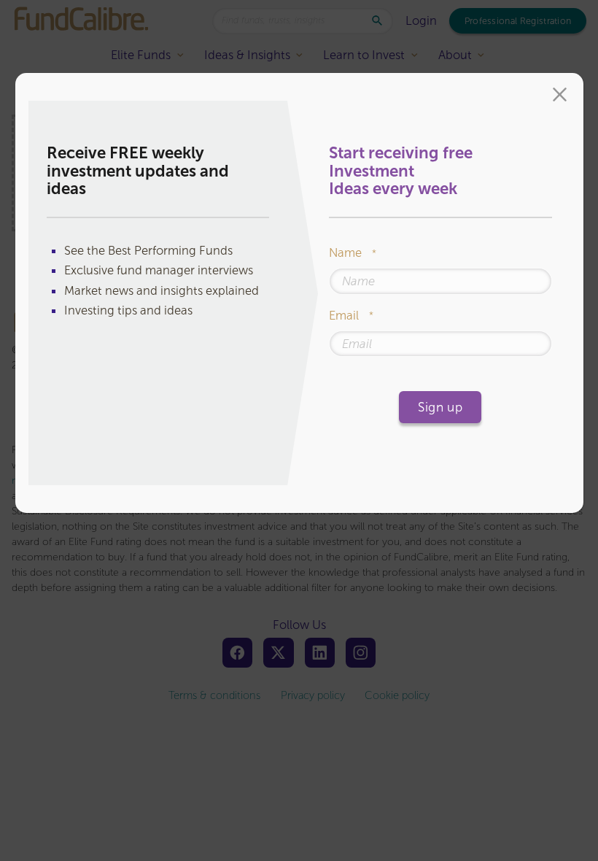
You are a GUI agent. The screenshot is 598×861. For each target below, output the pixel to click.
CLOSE (560, 96)
